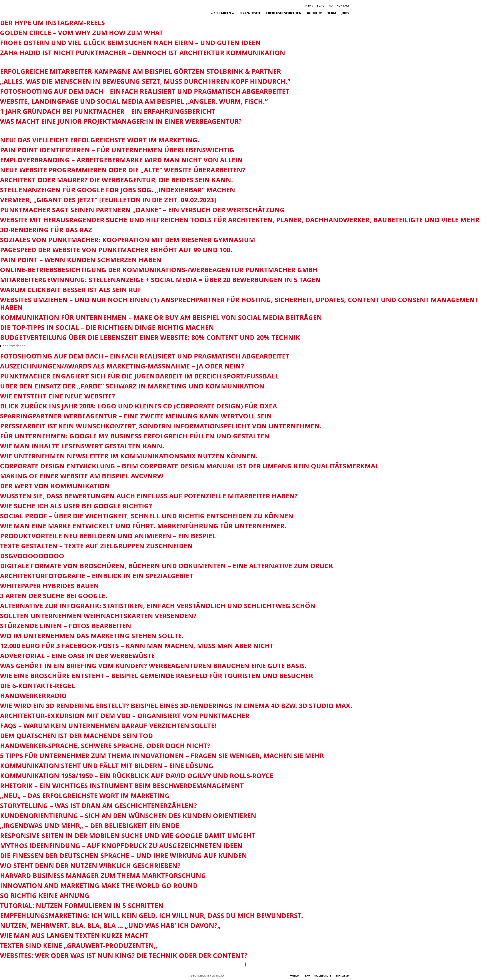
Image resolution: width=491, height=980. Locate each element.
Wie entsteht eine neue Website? (57, 396)
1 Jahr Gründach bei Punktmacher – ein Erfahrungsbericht (107, 111)
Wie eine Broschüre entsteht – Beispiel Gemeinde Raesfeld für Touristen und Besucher (156, 675)
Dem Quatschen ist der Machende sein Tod (76, 735)
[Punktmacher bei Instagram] (151, 975)
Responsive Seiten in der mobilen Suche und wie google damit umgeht (127, 835)
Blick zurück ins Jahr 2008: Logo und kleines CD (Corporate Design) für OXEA (138, 406)
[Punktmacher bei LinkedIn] (180, 975)
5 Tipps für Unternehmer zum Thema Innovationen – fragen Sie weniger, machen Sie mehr (162, 755)
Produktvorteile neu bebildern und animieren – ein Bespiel (108, 535)
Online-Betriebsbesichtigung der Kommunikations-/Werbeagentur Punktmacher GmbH (159, 269)
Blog (320, 5)
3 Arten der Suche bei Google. (53, 595)
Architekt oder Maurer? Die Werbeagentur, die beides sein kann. (116, 179)
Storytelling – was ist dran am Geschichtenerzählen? (98, 805)
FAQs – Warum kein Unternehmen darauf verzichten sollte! (108, 725)
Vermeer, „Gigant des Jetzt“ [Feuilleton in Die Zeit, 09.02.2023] (108, 199)
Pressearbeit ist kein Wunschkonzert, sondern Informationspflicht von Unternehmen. (161, 426)
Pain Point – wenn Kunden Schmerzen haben (80, 259)
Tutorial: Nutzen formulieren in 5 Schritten (82, 905)
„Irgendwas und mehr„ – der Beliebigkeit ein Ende (89, 825)
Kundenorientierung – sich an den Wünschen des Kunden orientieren (128, 815)
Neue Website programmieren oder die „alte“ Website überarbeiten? (122, 169)
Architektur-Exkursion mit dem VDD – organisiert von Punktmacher (124, 715)
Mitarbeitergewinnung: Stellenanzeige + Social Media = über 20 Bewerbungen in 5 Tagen (160, 279)
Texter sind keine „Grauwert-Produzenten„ (78, 945)
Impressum (342, 975)
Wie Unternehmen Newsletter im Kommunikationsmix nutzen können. (129, 455)
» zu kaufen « (222, 13)
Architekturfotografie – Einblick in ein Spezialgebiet (96, 575)
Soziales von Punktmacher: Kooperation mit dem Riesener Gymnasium (127, 239)
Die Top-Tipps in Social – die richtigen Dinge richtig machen (107, 327)
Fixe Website (250, 13)
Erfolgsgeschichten (283, 13)
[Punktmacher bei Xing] (174, 975)
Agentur (314, 13)
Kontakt (343, 5)
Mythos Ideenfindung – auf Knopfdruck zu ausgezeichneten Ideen (121, 845)
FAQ (330, 5)
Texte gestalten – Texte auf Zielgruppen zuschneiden (96, 545)
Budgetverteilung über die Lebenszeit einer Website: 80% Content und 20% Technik (150, 337)
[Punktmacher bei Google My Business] (186, 975)
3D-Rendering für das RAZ (46, 229)
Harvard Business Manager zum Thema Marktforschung (103, 875)
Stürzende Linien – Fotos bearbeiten (65, 625)
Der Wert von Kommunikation (55, 485)
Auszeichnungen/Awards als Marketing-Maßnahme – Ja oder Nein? (122, 366)
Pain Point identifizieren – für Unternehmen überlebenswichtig (117, 149)
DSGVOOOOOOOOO (32, 555)
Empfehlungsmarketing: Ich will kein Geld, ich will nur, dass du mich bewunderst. (151, 915)
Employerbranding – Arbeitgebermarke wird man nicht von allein (121, 159)
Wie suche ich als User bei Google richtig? (76, 505)
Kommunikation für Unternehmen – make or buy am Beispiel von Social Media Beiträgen (161, 317)
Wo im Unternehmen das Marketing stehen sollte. (92, 635)
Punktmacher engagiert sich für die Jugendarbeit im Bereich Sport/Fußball (139, 376)
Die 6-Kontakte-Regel (37, 685)
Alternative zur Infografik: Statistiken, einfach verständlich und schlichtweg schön (158, 605)
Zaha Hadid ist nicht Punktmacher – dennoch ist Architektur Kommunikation (142, 52)
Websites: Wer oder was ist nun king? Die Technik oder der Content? (123, 955)
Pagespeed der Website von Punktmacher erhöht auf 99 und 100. (116, 249)
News (309, 5)
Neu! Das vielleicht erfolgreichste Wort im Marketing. (99, 139)
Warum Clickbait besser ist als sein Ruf (71, 289)
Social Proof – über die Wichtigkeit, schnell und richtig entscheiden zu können (146, 515)
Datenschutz (323, 975)
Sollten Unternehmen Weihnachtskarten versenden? (98, 615)
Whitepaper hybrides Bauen (49, 585)
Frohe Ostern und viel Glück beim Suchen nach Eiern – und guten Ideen (130, 42)
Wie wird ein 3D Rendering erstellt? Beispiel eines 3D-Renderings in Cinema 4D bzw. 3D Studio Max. (176, 705)
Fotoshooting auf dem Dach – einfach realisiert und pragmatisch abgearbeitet (144, 91)
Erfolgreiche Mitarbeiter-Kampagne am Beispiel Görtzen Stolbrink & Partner (140, 71)
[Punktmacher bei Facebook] (145, 975)
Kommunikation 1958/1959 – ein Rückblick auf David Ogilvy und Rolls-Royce (136, 775)
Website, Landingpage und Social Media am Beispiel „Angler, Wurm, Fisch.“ (134, 101)
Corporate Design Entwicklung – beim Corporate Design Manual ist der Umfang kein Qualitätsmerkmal (189, 465)
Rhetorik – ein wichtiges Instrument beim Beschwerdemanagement (122, 785)
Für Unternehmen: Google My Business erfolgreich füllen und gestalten (134, 435)
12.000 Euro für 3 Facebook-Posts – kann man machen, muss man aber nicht (137, 645)
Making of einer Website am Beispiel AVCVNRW (81, 475)
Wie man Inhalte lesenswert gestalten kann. (82, 445)
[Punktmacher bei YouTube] (163, 975)
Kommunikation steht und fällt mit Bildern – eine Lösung (106, 765)
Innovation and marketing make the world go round (99, 885)
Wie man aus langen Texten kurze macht (74, 935)
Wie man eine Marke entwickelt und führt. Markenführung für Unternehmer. (143, 525)
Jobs (345, 13)
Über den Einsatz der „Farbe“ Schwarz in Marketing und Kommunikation (132, 386)
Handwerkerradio (33, 695)
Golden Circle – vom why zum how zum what (81, 32)
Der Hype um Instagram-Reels (52, 22)
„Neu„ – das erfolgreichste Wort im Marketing (85, 795)
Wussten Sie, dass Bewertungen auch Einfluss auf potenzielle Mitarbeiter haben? (149, 495)
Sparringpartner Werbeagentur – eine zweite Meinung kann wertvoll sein (136, 416)
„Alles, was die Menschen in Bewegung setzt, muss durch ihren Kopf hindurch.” (145, 81)
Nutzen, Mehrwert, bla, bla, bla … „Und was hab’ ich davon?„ (110, 925)
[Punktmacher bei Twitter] (157, 975)
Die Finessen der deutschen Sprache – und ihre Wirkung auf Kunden (123, 855)
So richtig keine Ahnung (44, 895)
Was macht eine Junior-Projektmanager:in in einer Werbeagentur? (121, 121)
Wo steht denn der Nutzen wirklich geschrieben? (90, 865)
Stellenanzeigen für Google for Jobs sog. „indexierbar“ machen (117, 189)
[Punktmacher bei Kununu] (169, 975)
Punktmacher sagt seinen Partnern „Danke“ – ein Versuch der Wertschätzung (142, 209)
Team (331, 13)
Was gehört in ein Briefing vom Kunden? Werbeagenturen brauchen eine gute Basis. (153, 665)
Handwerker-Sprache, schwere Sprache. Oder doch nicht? (105, 745)
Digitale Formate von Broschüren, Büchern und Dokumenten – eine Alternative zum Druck (166, 565)
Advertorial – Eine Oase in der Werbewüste (77, 655)
